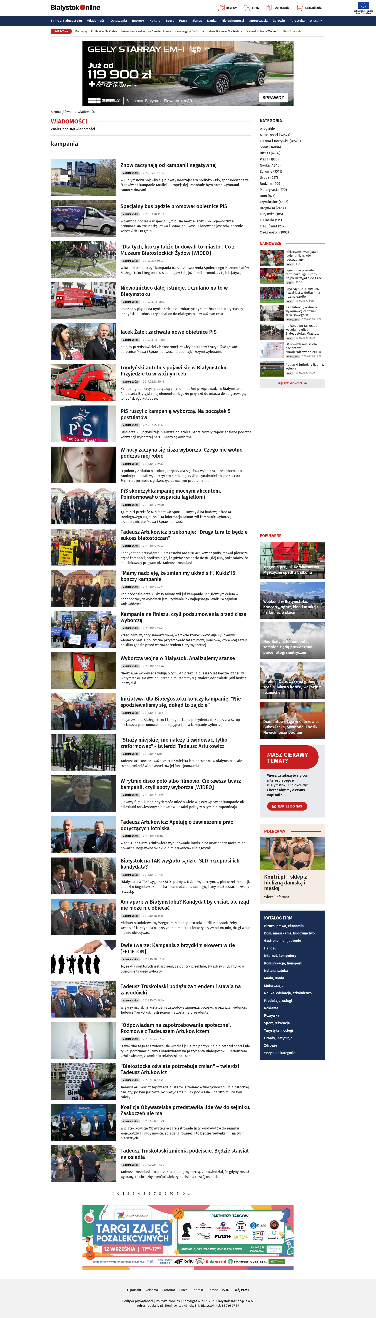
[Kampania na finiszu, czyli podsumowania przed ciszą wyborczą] (83, 629)
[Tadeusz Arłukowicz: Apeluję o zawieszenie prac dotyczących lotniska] (83, 834)
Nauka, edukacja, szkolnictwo (288, 993)
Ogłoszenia (282, 7)
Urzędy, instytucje (278, 1038)
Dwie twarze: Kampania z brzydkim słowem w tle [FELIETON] (178, 948)
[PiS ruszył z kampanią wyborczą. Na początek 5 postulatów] (83, 423)
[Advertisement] (292, 459)
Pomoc (213, 1290)
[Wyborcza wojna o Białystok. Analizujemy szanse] (83, 670)
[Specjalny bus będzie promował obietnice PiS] (83, 218)
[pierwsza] (113, 1193)
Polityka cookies (168, 1301)
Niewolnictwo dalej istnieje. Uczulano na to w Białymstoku (174, 291)
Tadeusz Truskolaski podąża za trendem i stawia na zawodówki (181, 989)
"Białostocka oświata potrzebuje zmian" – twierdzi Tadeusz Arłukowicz (180, 1069)
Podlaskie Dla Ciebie (104, 31)
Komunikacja (313, 7)
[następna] (184, 1193)
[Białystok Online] (75, 8)
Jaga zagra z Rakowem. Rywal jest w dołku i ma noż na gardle (302, 293)
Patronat (168, 1290)
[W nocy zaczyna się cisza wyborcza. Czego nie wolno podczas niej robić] (83, 465)
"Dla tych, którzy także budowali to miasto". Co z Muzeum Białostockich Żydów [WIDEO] (178, 250)
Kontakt (197, 1290)
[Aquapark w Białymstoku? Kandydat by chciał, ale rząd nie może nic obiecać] (83, 917)
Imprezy (231, 7)
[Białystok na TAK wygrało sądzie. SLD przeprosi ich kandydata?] (83, 876)
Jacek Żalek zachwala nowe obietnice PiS (169, 332)
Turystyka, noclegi (278, 1030)
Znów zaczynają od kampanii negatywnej (169, 165)
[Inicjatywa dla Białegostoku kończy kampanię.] (83, 711)
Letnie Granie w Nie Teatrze (224, 31)
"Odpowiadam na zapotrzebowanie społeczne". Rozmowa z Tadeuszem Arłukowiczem (176, 1028)
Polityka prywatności (137, 1301)
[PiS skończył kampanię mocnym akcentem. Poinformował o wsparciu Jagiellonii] (83, 506)
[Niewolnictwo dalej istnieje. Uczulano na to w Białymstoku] (83, 300)
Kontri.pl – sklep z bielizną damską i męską (285, 882)
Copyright (190, 1301)
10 (171, 1193)
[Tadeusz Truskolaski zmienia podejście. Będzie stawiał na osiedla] (83, 1163)
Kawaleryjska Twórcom (189, 31)
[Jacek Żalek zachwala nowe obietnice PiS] (83, 341)
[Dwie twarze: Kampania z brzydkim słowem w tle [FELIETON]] (83, 958)
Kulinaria (267, 220)
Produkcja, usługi (278, 1001)
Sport (170, 21)
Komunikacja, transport (283, 963)
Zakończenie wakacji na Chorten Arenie (146, 31)
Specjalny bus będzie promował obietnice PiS (174, 206)
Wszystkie (267, 129)
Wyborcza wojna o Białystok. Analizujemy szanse (178, 658)
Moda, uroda (274, 978)
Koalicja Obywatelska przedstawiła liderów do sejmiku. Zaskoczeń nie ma (185, 1110)
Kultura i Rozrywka (274, 141)
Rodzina (266, 184)
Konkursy (81, 31)
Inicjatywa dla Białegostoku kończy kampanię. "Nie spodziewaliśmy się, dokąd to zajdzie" (181, 702)
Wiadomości (96, 21)
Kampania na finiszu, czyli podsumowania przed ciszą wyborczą (183, 617)
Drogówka (267, 208)
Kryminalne (269, 202)
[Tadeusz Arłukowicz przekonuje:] (83, 547)
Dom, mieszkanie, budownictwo (289, 933)
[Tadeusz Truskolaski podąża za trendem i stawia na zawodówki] (83, 999)
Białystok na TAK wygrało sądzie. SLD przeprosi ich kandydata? (180, 864)
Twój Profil (241, 1290)
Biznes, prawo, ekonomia (284, 926)
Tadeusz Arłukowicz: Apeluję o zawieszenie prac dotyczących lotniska (177, 825)
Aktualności (130, 173)
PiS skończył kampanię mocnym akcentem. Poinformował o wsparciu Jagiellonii (171, 494)
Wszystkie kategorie (279, 1053)
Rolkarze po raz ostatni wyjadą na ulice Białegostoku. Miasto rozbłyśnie (302, 329)
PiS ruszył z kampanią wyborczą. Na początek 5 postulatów (175, 414)
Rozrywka (271, 1015)
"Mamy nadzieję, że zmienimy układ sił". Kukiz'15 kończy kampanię (178, 576)
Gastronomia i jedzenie (282, 941)
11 (178, 1193)
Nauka (212, 21)
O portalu (134, 1290)
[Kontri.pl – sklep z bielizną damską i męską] (292, 853)
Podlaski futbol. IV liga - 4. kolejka (304, 366)
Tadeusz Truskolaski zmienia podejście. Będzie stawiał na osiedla (185, 1154)
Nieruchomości (233, 21)
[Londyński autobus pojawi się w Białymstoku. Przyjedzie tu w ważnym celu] (83, 382)
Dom (263, 196)
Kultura (154, 21)
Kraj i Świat (268, 226)
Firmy (255, 7)
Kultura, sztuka (276, 971)
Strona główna (61, 112)
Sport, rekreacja (277, 1023)
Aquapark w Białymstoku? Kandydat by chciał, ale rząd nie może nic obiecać (185, 905)
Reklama (271, 1008)
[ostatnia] (189, 1193)
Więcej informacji (278, 897)
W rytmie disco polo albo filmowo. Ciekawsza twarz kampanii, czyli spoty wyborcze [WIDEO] (181, 784)
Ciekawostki (269, 232)
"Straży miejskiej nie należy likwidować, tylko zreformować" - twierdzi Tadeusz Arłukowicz (174, 743)
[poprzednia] (118, 1193)
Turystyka (297, 21)
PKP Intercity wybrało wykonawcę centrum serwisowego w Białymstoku (301, 311)
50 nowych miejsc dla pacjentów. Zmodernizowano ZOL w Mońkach (303, 348)
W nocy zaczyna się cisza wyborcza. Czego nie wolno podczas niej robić (182, 453)
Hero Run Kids (292, 31)
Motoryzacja (258, 21)
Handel (270, 948)
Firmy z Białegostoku (66, 21)
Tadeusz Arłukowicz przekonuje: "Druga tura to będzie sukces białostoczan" (184, 535)
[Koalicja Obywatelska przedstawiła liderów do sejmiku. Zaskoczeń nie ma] (83, 1122)
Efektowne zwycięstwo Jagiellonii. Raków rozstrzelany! (301, 256)
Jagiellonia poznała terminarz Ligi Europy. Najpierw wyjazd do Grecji (304, 274)
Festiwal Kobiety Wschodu (262, 31)
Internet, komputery (280, 956)
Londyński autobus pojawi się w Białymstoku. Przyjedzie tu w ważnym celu (174, 371)
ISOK (225, 1290)
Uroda (265, 177)
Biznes (197, 21)
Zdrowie (279, 21)
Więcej (314, 21)
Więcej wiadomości (290, 383)
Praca (183, 21)
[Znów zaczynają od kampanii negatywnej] (83, 177)
